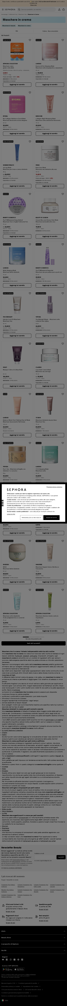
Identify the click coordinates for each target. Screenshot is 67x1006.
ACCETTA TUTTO (51, 517)
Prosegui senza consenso (54, 487)
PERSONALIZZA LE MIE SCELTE (31, 517)
